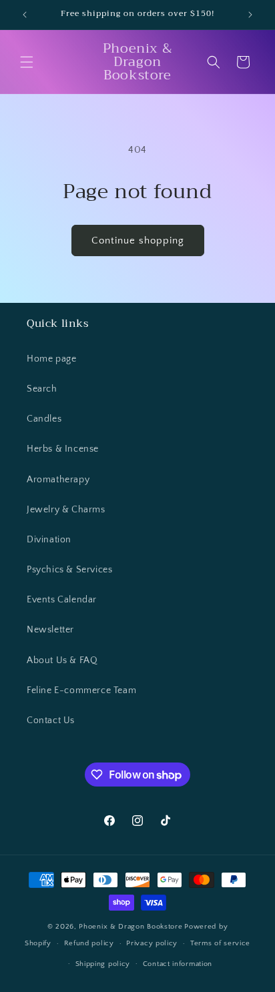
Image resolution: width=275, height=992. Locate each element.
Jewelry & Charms (66, 509)
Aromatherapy (58, 479)
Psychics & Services (69, 569)
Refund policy (89, 943)
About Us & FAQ (62, 660)
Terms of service (220, 943)
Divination (49, 539)
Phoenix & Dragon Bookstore (130, 927)
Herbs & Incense (63, 449)
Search (42, 389)
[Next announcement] (250, 14)
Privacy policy (152, 943)
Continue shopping (137, 240)
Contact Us (51, 720)
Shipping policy (103, 964)
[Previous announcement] (24, 14)
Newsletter (50, 629)
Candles (44, 419)
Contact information (177, 964)
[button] (26, 62)
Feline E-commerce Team (81, 690)
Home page (51, 359)
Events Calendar (62, 599)
